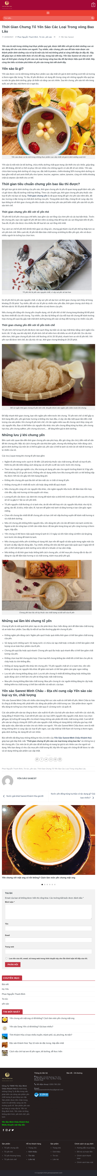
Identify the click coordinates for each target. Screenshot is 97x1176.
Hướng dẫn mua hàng (86, 1148)
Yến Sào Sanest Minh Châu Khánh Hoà (73, 738)
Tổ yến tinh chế (10, 1159)
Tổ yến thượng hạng (12, 1156)
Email (7, 935)
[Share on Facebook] (42, 759)
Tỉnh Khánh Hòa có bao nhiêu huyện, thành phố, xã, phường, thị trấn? (40, 1035)
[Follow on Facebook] (3, 1130)
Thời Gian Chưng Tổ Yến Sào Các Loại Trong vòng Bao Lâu (61, 769)
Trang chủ (32, 1148)
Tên (6, 924)
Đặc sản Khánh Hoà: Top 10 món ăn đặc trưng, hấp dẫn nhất (36, 1043)
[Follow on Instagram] (7, 1130)
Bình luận (10, 902)
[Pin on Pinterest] (55, 759)
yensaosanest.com (54, 1173)
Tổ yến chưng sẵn (11, 1148)
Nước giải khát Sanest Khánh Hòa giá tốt (24, 796)
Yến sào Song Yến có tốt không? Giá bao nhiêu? (31, 1027)
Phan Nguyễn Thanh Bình (27, 37)
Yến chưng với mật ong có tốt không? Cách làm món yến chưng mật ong (41, 1018)
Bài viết (5, 984)
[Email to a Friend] (51, 759)
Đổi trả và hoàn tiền (85, 1152)
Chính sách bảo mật (85, 1162)
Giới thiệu (32, 1152)
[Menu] (48, 12)
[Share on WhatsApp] (37, 759)
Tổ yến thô (8, 1152)
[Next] (92, 840)
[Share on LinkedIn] (60, 759)
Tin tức (42, 37)
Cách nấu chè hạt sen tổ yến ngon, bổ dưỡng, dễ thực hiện (35, 1051)
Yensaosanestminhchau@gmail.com (48, 1090)
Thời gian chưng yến (37, 196)
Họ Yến (5, 989)
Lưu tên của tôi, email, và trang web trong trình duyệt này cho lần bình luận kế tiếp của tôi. (48, 958)
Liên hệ (31, 1159)
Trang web (9, 947)
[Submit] (92, 18)
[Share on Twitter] (46, 759)
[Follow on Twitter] (13, 1130)
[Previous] (5, 840)
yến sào (49, 37)
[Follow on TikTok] (10, 1130)
